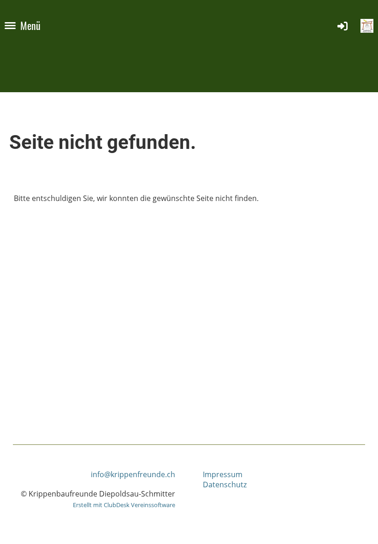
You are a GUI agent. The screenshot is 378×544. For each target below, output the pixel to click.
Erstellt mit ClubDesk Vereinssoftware (124, 505)
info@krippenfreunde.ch (133, 474)
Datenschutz (225, 484)
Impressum (222, 474)
